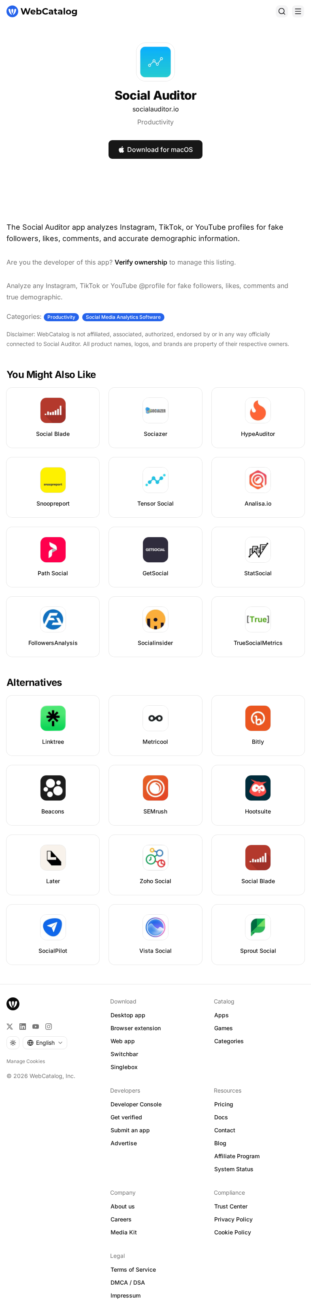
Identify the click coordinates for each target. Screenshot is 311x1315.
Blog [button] (220, 1143)
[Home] (41, 11)
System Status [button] (233, 1169)
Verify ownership (141, 262)
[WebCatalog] (12, 1003)
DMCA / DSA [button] (128, 1282)
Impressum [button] (126, 1295)
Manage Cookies (25, 1061)
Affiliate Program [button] (237, 1156)
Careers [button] (121, 1219)
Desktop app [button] (128, 1015)
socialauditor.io (155, 109)
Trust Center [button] (230, 1206)
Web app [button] (123, 1040)
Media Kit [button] (124, 1232)
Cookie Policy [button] (232, 1232)
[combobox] (45, 1042)
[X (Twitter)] (9, 1026)
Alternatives (34, 682)
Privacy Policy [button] (233, 1219)
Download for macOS (160, 149)
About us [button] (123, 1206)
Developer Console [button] (136, 1104)
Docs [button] (221, 1117)
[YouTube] (35, 1026)
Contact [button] (224, 1130)
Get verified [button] (126, 1117)
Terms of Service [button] (133, 1269)
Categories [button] (229, 1040)
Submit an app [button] (130, 1130)
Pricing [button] (223, 1104)
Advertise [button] (124, 1143)
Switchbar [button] (124, 1053)
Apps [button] (221, 1015)
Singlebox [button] (124, 1066)
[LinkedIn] (22, 1026)
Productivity (155, 122)
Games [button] (223, 1028)
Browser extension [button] (136, 1028)
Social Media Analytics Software (123, 317)
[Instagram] (48, 1026)
